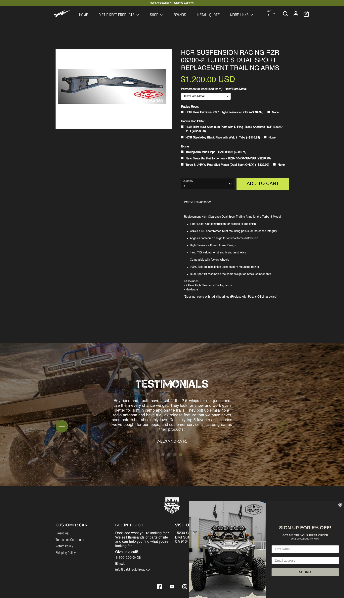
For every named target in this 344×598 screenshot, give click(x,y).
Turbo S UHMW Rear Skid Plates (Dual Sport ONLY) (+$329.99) (227, 164)
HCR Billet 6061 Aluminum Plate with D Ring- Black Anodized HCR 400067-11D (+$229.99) (235, 129)
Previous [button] (62, 426)
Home (83, 15)
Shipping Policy (66, 552)
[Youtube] (172, 586)
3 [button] (174, 454)
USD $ (268, 13)
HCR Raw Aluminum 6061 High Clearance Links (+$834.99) (224, 112)
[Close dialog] (340, 505)
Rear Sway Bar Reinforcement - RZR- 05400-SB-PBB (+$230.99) (228, 158)
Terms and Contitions (70, 539)
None (275, 112)
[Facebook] (159, 586)
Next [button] (282, 426)
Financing (62, 533)
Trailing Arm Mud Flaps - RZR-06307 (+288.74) (216, 152)
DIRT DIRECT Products (117, 15)
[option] (172, 405)
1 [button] (162, 454)
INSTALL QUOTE (208, 15)
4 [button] (180, 454)
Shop (154, 15)
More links (239, 15)
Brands (180, 15)
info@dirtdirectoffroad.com (133, 569)
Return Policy (64, 546)
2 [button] (168, 454)
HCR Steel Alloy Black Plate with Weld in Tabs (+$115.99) (223, 137)
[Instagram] (184, 586)
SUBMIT (305, 572)
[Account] (296, 14)
